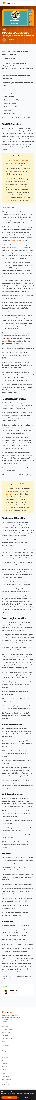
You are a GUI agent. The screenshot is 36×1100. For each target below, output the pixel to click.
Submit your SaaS (7, 1038)
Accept (9, 1097)
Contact (4, 1063)
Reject (26, 1097)
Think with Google (9, 894)
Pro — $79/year (6, 1048)
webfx (13, 240)
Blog (3, 1041)
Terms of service (6, 1079)
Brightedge (22, 240)
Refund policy (5, 1082)
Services (4, 1069)
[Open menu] (32, 3)
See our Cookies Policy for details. (25, 1093)
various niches (7, 341)
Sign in (4, 1054)
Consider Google (20, 901)
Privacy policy (6, 1076)
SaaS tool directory (7, 1029)
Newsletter (5, 1035)
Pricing (4, 1051)
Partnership (5, 1066)
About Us (4, 1060)
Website (13, 993)
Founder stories (6, 1032)
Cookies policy (6, 1085)
